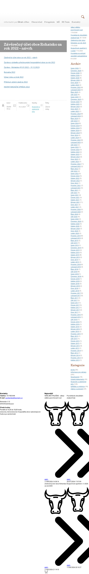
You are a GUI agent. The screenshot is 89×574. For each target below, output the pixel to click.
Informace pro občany (78, 372)
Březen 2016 (75, 329)
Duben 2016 (75, 327)
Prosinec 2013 (76, 358)
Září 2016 (74, 319)
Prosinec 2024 (76, 114)
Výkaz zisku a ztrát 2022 (13, 77)
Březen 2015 (75, 346)
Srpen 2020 (75, 219)
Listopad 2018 (76, 267)
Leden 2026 (75, 85)
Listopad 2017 (76, 296)
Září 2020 (74, 217)
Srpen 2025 (75, 97)
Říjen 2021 (74, 190)
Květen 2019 (75, 252)
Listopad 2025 (76, 90)
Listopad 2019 (76, 238)
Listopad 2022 (76, 166)
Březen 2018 (75, 286)
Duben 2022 (75, 178)
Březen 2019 (75, 257)
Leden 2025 (75, 111)
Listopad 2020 (76, 212)
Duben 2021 (75, 200)
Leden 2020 (75, 233)
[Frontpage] (15, 18)
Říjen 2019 (74, 240)
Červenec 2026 (76, 71)
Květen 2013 (75, 360)
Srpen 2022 (75, 173)
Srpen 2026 (75, 68)
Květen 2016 (75, 324)
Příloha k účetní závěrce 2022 (16, 82)
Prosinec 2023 (76, 140)
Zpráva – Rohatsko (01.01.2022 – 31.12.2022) (22, 67)
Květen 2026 (75, 75)
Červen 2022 (75, 176)
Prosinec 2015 (76, 334)
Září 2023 (74, 145)
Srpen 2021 (75, 195)
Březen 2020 (75, 229)
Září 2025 (74, 95)
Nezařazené (75, 377)
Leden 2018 (75, 291)
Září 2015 (74, 339)
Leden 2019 (75, 262)
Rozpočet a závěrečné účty (36, 109)
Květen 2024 (75, 128)
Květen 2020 (75, 224)
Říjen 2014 (74, 353)
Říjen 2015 (74, 336)
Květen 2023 (75, 152)
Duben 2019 (75, 255)
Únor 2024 (74, 135)
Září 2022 (74, 171)
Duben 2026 (75, 78)
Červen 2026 (75, 73)
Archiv (73, 370)
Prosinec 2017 (76, 293)
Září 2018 (74, 272)
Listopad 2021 (76, 188)
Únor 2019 (74, 260)
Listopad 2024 (76, 116)
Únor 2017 (74, 312)
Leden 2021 (75, 207)
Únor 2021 (74, 205)
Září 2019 (74, 243)
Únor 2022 (74, 183)
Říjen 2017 (74, 298)
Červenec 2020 (76, 221)
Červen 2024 (75, 126)
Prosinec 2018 (76, 264)
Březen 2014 (75, 355)
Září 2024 (74, 121)
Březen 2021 (75, 202)
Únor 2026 (74, 83)
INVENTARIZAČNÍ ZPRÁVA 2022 (17, 87)
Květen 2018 (75, 281)
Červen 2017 (75, 305)
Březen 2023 (75, 157)
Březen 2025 (75, 106)
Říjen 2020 (74, 214)
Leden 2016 (75, 331)
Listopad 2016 (76, 317)
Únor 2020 (74, 231)
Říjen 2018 (74, 269)
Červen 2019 (75, 250)
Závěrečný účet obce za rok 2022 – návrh (20, 57)
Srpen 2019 (75, 245)
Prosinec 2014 (76, 351)
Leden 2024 (75, 138)
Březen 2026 (75, 80)
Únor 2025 (74, 109)
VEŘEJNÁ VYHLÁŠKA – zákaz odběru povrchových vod (78, 27)
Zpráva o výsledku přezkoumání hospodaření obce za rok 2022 (29, 62)
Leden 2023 (75, 162)
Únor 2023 (74, 159)
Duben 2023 (75, 154)
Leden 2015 (75, 348)
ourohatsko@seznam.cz (14, 398)
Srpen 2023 (75, 147)
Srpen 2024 (75, 123)
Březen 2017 (75, 310)
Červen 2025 (75, 102)
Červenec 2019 (76, 248)
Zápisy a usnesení (77, 389)
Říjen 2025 (74, 92)
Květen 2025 (75, 104)
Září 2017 (74, 300)
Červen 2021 (75, 197)
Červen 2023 (75, 150)
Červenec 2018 (76, 276)
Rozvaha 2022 (9, 72)
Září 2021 (74, 193)
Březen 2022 (75, 181)
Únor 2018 (74, 288)
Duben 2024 (75, 130)
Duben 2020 (75, 226)
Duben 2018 (75, 284)
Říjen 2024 (74, 118)
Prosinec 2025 (76, 87)
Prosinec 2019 (76, 236)
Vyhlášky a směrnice (78, 386)
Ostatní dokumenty (77, 379)
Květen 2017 (75, 307)
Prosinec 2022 (76, 164)
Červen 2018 (75, 279)
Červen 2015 (75, 341)
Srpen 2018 (75, 274)
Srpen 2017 (75, 303)
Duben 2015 (75, 343)
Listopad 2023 (76, 142)
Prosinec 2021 (76, 185)
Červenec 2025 (76, 99)
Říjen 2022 (74, 169)
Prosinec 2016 (76, 315)
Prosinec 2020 (76, 209)
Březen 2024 (75, 133)
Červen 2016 (75, 322)
